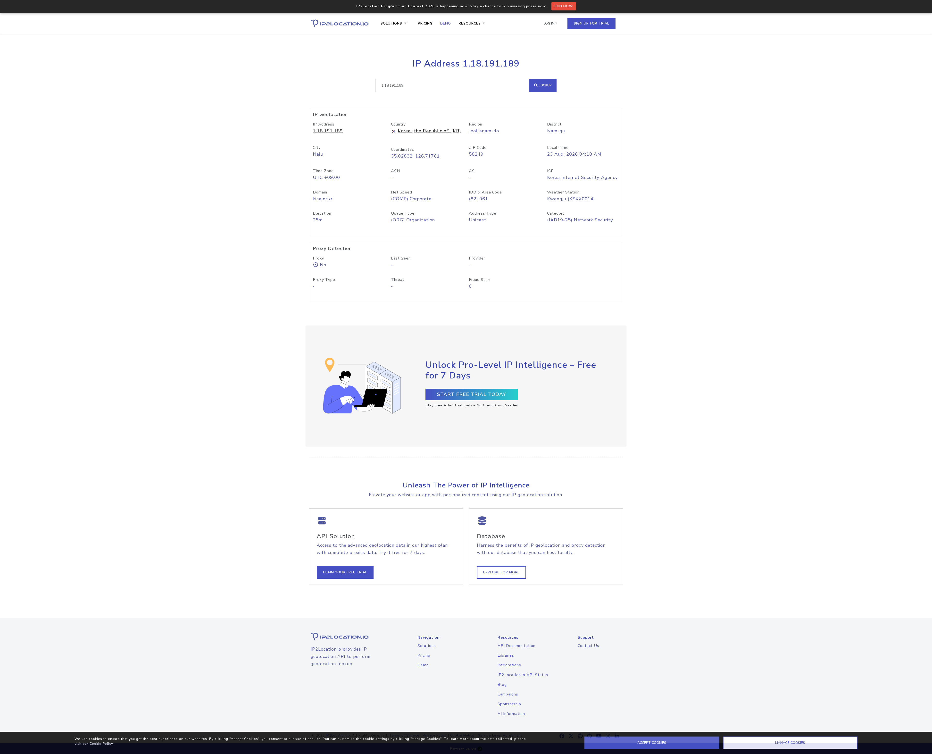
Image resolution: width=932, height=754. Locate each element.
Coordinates (402, 149)
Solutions (426, 645)
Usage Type (403, 213)
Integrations (509, 665)
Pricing (425, 23)
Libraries (506, 655)
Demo (445, 23)
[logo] (346, 636)
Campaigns (508, 694)
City (317, 147)
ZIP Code (478, 147)
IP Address (323, 124)
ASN (395, 171)
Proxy (318, 258)
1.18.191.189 (328, 131)
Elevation (322, 213)
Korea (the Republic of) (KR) (429, 131)
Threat (397, 279)
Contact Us (588, 645)
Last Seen (401, 258)
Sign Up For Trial (591, 23)
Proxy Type (324, 279)
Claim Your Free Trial (345, 572)
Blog (502, 684)
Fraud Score (480, 279)
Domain (320, 192)
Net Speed (401, 192)
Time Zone (323, 171)
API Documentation (516, 645)
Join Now (563, 6)
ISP (550, 171)
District (554, 124)
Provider (477, 258)
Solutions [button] (392, 23)
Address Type (482, 213)
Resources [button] (470, 23)
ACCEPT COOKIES (651, 742)
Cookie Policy (101, 743)
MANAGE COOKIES (790, 742)
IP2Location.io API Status (523, 675)
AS (472, 171)
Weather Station (563, 192)
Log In (549, 23)
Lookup (545, 85)
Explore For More (501, 572)
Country (398, 124)
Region (475, 124)
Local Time (558, 147)
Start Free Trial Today (471, 394)
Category (556, 213)
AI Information (511, 713)
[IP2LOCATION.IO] (340, 23)
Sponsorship (509, 704)
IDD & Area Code (485, 192)
